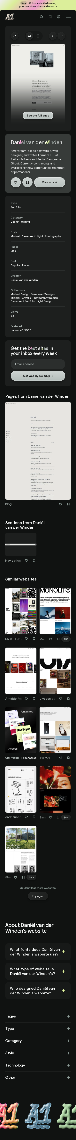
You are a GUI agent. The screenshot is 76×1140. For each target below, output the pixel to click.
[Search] (41, 17)
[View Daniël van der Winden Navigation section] (20, 544)
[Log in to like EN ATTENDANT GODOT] (26, 639)
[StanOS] (55, 734)
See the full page (38, 115)
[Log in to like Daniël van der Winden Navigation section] (26, 560)
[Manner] (55, 615)
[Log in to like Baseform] (50, 817)
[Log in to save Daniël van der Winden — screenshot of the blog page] (68, 504)
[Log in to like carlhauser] (26, 817)
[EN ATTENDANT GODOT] (20, 615)
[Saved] (50, 17)
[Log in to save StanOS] (68, 758)
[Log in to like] (16, 182)
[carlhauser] (20, 793)
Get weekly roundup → (38, 375)
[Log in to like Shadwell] (15, 877)
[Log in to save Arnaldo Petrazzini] (34, 699)
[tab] (29, 36)
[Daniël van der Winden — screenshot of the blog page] (38, 451)
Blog (8, 504)
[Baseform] (55, 793)
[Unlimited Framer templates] (20, 734)
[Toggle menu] (68, 16)
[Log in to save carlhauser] (34, 817)
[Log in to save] (27, 182)
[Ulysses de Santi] (55, 675)
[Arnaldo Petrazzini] (20, 675)
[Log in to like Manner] (50, 639)
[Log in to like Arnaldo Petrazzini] (26, 699)
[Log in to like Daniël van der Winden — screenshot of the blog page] (61, 504)
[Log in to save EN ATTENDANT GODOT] (34, 639)
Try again (38, 896)
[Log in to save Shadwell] (23, 877)
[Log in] (59, 17)
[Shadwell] (20, 853)
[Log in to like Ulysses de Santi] (61, 699)
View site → (49, 182)
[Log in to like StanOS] (61, 758)
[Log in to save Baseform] (58, 817)
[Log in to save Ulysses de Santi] (68, 699)
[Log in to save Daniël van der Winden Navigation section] (34, 560)
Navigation (13, 560)
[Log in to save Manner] (58, 639)
